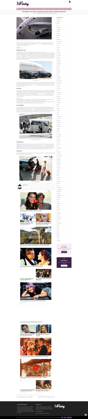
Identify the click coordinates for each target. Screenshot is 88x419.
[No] (86, 417)
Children (59, 53)
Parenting (59, 181)
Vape (58, 232)
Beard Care (59, 29)
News (58, 179)
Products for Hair (60, 189)
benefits (27, 394)
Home (58, 132)
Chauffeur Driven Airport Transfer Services (34, 394)
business (19, 55)
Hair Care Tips (60, 116)
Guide (58, 110)
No (64, 417)
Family (59, 84)
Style (58, 211)
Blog (58, 37)
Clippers (59, 57)
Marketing (59, 159)
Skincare (59, 205)
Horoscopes (59, 134)
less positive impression (49, 52)
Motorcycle (59, 167)
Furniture (59, 94)
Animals (59, 21)
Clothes (59, 59)
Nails (58, 175)
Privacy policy (69, 417)
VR (58, 238)
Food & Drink (59, 92)
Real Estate (59, 191)
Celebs (59, 51)
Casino (59, 47)
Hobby (59, 130)
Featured (59, 88)
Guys (58, 112)
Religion (59, 197)
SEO (58, 201)
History (59, 128)
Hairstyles (59, 122)
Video (58, 236)
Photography (59, 187)
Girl (58, 106)
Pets (58, 185)
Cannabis (59, 43)
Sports (59, 207)
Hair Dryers (59, 118)
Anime (58, 23)
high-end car (32, 109)
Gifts (58, 104)
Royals (59, 199)
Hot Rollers (59, 136)
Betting (59, 33)
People (59, 183)
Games (59, 100)
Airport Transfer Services (22, 394)
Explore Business (64, 265)
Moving (59, 171)
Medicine (59, 161)
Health (59, 124)
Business (59, 39)
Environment (59, 82)
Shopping (59, 203)
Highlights (59, 126)
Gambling (59, 98)
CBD (58, 49)
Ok (62, 417)
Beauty (59, 31)
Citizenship (59, 55)
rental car (27, 56)
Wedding (59, 240)
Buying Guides (60, 41)
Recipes (59, 193)
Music (58, 173)
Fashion (59, 86)
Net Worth (59, 177)
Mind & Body (59, 163)
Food (58, 90)
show (20, 47)
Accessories (59, 19)
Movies (59, 169)
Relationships (60, 195)
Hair (58, 114)
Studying (59, 209)
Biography (59, 35)
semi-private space (44, 145)
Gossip (59, 108)
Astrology (59, 27)
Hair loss (59, 120)
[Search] (69, 2)
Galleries (59, 96)
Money (59, 165)
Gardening (59, 102)
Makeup (59, 157)
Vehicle (59, 234)
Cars (58, 45)
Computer (59, 61)
